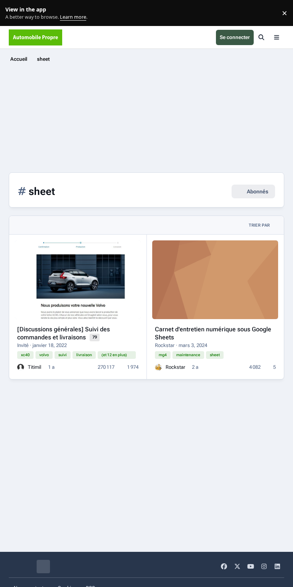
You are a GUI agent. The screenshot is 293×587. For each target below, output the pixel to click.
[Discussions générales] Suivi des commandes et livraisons (63, 333)
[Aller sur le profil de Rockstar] (158, 367)
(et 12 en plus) (114, 355)
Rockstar (165, 345)
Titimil (34, 367)
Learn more (14, 13)
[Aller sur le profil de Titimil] (20, 367)
